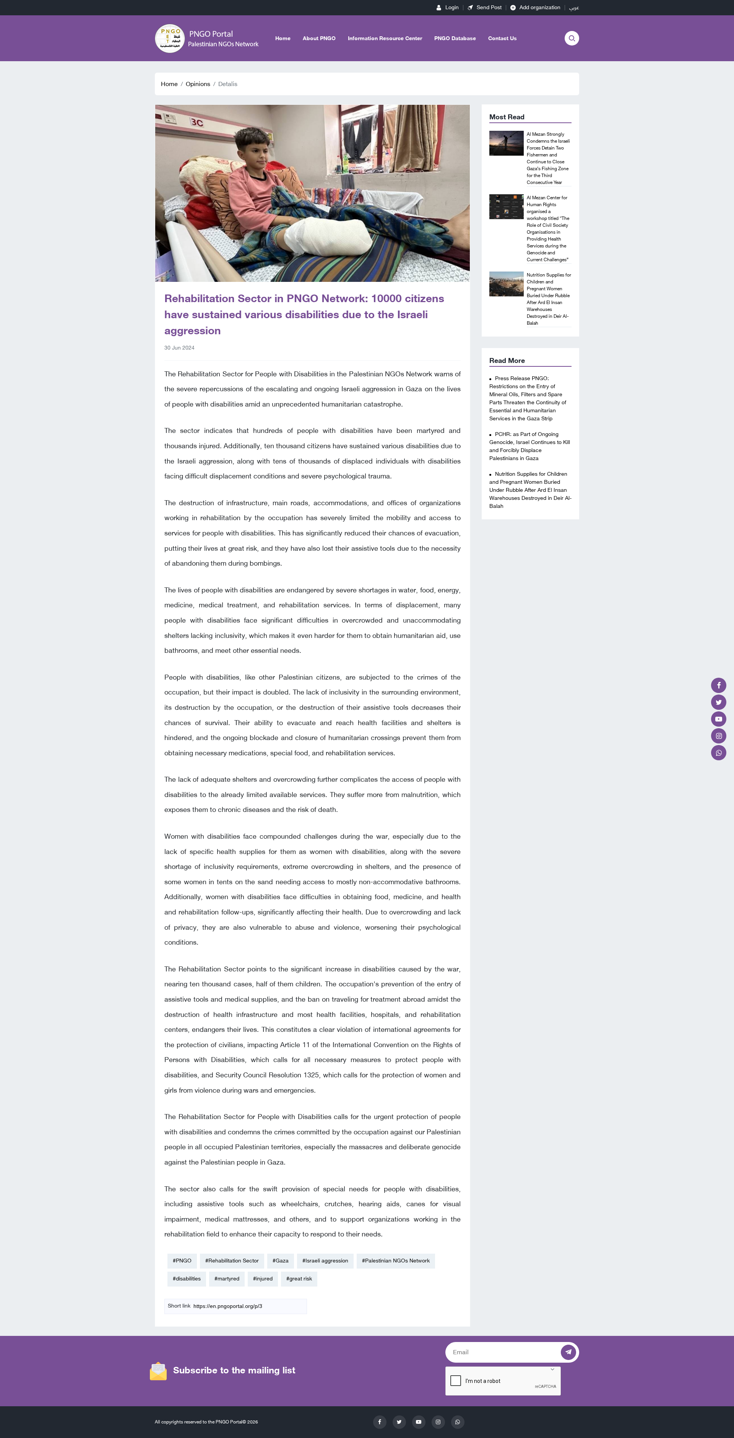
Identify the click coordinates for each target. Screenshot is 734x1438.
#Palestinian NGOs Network (396, 1260)
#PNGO (182, 1260)
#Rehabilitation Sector (232, 1260)
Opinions (198, 84)
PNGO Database (455, 38)
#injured (263, 1278)
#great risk (299, 1278)
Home (283, 38)
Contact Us (502, 38)
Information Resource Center (385, 38)
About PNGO (319, 38)
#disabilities (187, 1278)
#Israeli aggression (325, 1260)
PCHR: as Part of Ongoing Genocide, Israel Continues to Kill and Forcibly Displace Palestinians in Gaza (529, 446)
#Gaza (281, 1260)
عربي (574, 7)
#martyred (226, 1278)
